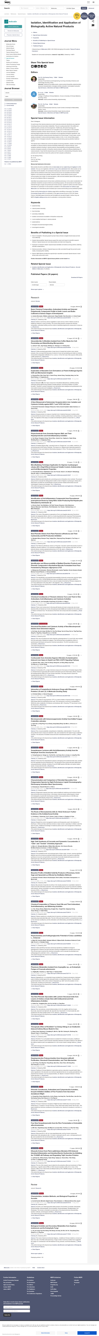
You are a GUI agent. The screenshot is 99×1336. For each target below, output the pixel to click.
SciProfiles (53, 1289)
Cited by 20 (34, 851)
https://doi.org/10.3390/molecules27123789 (59, 1035)
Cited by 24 (34, 1236)
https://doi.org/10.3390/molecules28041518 (58, 757)
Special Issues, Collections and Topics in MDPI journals (53, 88)
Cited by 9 (33, 697)
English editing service (41, 197)
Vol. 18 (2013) (8, 131)
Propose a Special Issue (13, 35)
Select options (8, 1307)
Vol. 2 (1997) (7, 159)
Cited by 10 (34, 790)
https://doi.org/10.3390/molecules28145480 (59, 441)
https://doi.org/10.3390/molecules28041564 (58, 727)
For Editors (30, 1285)
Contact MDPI (7, 1287)
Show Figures (35, 333)
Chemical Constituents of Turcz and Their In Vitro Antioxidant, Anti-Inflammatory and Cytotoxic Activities (56, 598)
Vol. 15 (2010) (8, 136)
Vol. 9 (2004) (7, 147)
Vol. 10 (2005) (8, 145)
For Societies (30, 1291)
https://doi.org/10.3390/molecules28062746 (58, 573)
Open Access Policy (9, 1285)
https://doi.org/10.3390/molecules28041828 (58, 696)
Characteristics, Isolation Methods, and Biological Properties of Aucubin (54, 1197)
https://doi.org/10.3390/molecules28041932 (58, 666)
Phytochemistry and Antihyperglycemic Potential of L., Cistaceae (56, 937)
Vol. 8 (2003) (7, 148)
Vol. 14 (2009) (8, 138)
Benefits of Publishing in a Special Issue (44, 40)
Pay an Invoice (7, 1282)
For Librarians (31, 1287)
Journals (6, 14)
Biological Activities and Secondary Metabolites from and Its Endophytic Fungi (53, 1227)
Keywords (36, 38)
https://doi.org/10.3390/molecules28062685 (58, 603)
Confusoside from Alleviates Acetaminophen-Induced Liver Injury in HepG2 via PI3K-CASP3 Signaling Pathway (55, 659)
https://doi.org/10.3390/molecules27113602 (59, 1066)
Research (38, 1188)
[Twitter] (35, 67)
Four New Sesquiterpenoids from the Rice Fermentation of (56, 1124)
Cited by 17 (34, 605)
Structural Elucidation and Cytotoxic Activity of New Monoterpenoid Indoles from (55, 627)
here (68, 258)
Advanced (91, 8)
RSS (33, 1267)
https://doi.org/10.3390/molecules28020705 (58, 788)
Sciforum (52, 1280)
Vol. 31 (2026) (8, 109)
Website (60, 77)
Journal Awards (10, 76)
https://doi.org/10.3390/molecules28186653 (59, 318)
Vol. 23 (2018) (8, 122)
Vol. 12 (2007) (8, 141)
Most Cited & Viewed (11, 70)
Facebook (76, 1282)
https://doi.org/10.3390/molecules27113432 (59, 1100)
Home (10, 44)
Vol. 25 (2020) (8, 119)
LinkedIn (76, 1280)
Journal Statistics (10, 72)
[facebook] (42, 67)
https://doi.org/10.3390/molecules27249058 (59, 881)
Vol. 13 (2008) (8, 140)
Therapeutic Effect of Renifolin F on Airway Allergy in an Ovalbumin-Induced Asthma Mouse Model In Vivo (55, 1028)
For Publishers (31, 1289)
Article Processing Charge (13, 64)
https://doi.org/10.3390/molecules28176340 (59, 379)
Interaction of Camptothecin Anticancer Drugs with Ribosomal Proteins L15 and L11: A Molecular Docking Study (53, 690)
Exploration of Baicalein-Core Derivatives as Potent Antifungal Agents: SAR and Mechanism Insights (56, 372)
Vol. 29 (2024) (8, 112)
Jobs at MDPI (7, 1289)
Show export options (37, 289)
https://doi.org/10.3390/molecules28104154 (59, 1202)
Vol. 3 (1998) (7, 157)
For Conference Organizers (34, 1293)
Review (38, 301)
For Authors (30, 1280)
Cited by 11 (34, 945)
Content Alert (40, 1267)
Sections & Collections (12, 62)
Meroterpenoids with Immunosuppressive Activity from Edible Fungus (56, 720)
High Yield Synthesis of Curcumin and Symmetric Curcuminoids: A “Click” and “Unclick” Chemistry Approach (55, 842)
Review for (13, 30)
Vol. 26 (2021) (8, 117)
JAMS (52, 1293)
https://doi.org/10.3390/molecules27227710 (59, 973)
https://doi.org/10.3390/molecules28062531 (58, 634)
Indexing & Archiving (11, 66)
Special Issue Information (40, 35)
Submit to (13, 26)
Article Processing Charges (11, 1280)
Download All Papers (77, 277)
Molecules (13, 14)
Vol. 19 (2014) (8, 129)
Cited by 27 (34, 319)
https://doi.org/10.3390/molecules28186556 (59, 347)
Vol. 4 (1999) (7, 155)
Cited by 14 (34, 1007)
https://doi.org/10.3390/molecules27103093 (59, 1161)
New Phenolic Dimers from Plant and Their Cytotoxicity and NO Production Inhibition (54, 535)
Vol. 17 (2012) (8, 133)
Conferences (9, 80)
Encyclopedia (54, 1291)
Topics (8, 60)
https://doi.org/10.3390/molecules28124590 (59, 542)
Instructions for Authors (12, 56)
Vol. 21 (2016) (8, 126)
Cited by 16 (34, 512)
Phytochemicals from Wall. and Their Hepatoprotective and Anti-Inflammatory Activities (51, 434)
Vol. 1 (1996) (7, 164)
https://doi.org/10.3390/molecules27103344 (59, 1129)
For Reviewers (31, 1282)
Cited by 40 (34, 1204)
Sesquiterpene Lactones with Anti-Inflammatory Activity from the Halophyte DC (54, 751)
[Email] (32, 67)
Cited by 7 (33, 575)
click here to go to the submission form (59, 169)
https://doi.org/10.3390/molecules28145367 (59, 475)
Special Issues (22, 14)
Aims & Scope (10, 46)
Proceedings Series (55, 1296)
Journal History (10, 74)
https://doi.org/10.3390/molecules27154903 (59, 1005)
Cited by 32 (34, 883)
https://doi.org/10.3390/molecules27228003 (59, 944)
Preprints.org (54, 1285)
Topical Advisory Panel (12, 52)
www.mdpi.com (57, 167)
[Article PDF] (81, 306)
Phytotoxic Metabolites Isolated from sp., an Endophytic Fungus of (56, 968)
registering (67, 167)
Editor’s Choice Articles (12, 68)
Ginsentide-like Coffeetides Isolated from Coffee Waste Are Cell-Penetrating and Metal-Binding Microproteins (54, 342)
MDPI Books (53, 1282)
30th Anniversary (10, 84)
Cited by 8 (33, 380)
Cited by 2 (33, 543)
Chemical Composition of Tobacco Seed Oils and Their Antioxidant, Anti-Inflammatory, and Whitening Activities (55, 905)
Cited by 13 (34, 758)
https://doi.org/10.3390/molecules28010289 (58, 849)
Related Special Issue (39, 43)
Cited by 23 (34, 477)
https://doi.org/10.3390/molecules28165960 (59, 410)
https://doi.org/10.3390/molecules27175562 (59, 1234)
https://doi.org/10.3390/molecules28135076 (59, 510)
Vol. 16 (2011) (8, 135)
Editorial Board (10, 48)
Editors (35, 32)
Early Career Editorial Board (13, 54)
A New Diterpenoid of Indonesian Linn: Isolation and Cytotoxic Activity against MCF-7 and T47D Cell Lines (56, 403)
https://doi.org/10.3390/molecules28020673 (58, 818)
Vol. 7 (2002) (7, 150)
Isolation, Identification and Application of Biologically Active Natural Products (47, 14)
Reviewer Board (10, 50)
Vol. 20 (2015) (8, 128)
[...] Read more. (35, 327)
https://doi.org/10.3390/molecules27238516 (59, 912)
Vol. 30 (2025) (8, 110)
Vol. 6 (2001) (7, 152)
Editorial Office (10, 82)
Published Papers (38, 46)
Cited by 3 (33, 412)
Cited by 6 (33, 975)
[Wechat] (45, 67)
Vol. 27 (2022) (8, 115)
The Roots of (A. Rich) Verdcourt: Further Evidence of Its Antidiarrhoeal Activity (53, 813)
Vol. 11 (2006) (8, 143)
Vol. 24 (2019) (8, 121)
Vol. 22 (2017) (8, 124)
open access (60, 193)
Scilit (51, 1287)
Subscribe (7, 1315)
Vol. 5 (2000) (7, 154)
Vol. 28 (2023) (8, 114)
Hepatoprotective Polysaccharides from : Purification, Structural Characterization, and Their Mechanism (53, 1059)
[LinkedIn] (39, 67)
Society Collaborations (12, 78)
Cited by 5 (33, 349)
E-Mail (55, 77)
